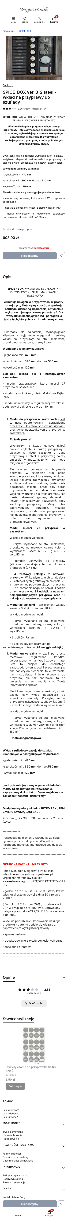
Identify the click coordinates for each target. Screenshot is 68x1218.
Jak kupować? (11, 1109)
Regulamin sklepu (13, 1178)
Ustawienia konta (12, 1135)
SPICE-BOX (25, 31)
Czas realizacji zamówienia (18, 1160)
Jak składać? (10, 1113)
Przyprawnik (9, 31)
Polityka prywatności (15, 1175)
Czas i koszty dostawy (16, 1157)
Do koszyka (15, 1086)
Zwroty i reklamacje (14, 1182)
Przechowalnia (11, 1138)
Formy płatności (12, 1153)
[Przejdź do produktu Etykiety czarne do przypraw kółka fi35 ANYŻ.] (34, 1045)
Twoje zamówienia (13, 1131)
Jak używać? (10, 1116)
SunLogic (8, 85)
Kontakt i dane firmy (14, 1197)
